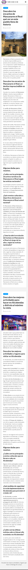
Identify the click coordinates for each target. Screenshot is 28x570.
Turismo (5, 7)
